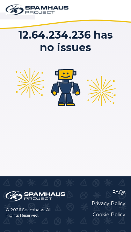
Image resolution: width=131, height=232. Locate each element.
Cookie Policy (109, 214)
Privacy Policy (108, 203)
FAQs (118, 192)
